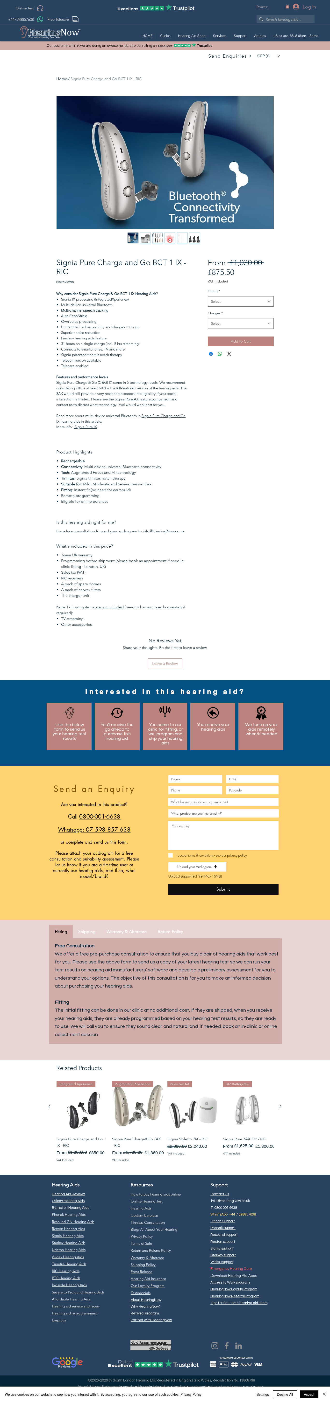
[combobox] (241, 301)
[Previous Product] (49, 1106)
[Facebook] (226, 1345)
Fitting (214, 291)
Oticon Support (222, 1221)
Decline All (285, 1394)
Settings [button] (263, 1394)
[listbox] (268, 56)
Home (61, 78)
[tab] (61, 931)
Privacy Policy (190, 1394)
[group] (165, 1121)
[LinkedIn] (238, 1345)
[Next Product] (280, 1106)
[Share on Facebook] (211, 354)
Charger (215, 313)
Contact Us (219, 1194)
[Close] (324, 1394)
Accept (309, 1394)
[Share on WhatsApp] (220, 354)
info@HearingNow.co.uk (230, 1201)
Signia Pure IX (86, 427)
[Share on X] (229, 354)
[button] (287, 6)
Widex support (221, 1262)
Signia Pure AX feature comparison (142, 399)
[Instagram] (215, 1345)
